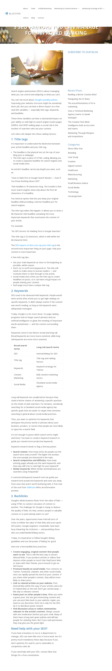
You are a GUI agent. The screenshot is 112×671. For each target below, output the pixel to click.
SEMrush (31, 487)
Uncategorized (74, 196)
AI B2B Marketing (44, 9)
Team (33, 9)
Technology (73, 192)
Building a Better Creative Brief (82, 94)
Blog (33, 18)
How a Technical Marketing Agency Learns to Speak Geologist (80, 114)
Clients (25, 18)
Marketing (72, 179)
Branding (72, 152)
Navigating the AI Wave (79, 99)
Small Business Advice (78, 183)
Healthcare (73, 170)
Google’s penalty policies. (46, 99)
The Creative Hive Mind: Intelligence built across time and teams (81, 125)
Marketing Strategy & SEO (92, 9)
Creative (71, 161)
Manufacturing (75, 174)
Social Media (73, 187)
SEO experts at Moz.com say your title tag (34, 245)
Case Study (73, 157)
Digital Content (75, 165)
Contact (41, 18)
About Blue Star (75, 148)
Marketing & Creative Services (65, 9)
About (25, 9)
